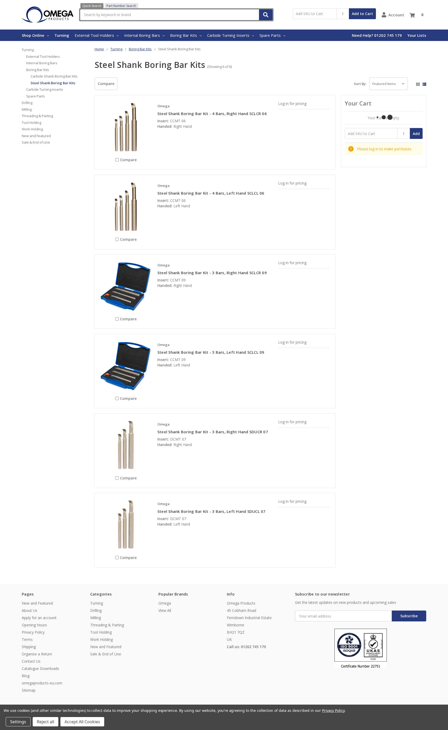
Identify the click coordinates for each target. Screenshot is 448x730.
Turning (61, 35)
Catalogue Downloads (40, 668)
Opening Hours (34, 624)
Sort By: (360, 83)
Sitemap (29, 690)
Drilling (27, 102)
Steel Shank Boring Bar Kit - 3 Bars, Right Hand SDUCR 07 (212, 431)
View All (164, 610)
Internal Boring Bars (142, 35)
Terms (27, 639)
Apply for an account (39, 617)
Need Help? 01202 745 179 (377, 35)
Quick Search (91, 6)
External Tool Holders (94, 35)
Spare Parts (270, 35)
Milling (27, 109)
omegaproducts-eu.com (42, 683)
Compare (106, 83)
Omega (164, 603)
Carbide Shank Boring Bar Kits (54, 76)
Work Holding (32, 129)
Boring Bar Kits (183, 35)
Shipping (29, 646)
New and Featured (36, 135)
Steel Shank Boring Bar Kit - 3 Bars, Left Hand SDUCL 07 (211, 511)
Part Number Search (121, 6)
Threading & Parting (37, 116)
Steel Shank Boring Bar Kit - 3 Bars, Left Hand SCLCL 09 (210, 352)
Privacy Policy (33, 632)
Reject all (45, 722)
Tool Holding (31, 122)
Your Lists (416, 35)
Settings (18, 722)
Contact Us (31, 661)
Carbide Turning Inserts (228, 35)
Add (416, 133)
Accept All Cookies (82, 722)
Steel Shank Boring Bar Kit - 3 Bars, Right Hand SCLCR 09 (212, 272)
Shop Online (33, 35)
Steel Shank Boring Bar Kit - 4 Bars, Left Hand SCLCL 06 (210, 193)
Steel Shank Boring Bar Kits (53, 83)
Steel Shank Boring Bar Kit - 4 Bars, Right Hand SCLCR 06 (212, 113)
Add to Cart (362, 13)
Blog (26, 675)
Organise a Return (37, 653)
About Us (29, 610)
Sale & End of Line (36, 142)
